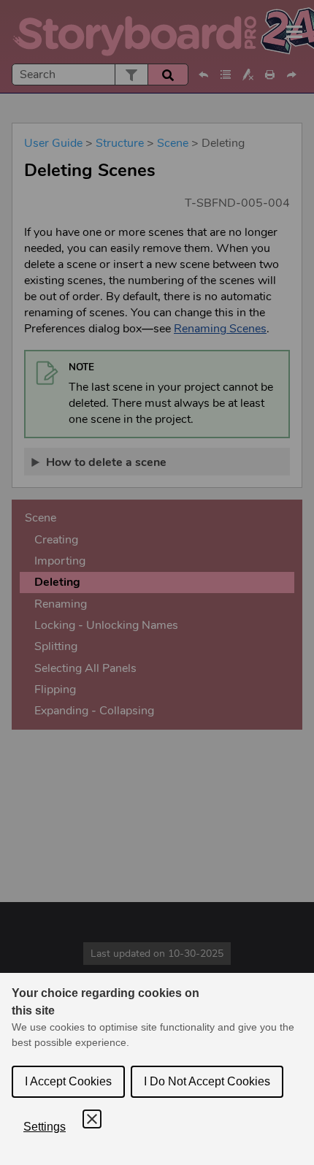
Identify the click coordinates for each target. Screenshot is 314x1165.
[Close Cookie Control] (92, 1119)
